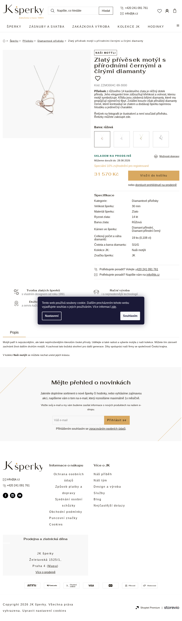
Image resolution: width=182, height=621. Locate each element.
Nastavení (51, 315)
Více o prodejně (45, 572)
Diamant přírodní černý (146, 230)
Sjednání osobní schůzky (68, 502)
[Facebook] (5, 495)
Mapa (52, 566)
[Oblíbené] (159, 10)
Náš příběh (103, 474)
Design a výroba (107, 486)
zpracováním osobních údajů (107, 428)
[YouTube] (19, 495)
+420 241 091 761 (136, 8)
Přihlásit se (117, 420)
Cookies (56, 524)
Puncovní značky (63, 518)
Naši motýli (105, 52)
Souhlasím (130, 315)
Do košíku (153, 176)
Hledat (106, 10)
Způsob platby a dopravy (68, 489)
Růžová (137, 222)
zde (113, 306)
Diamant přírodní (142, 227)
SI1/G (135, 244)
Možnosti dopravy (169, 156)
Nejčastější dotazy (109, 505)
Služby (99, 493)
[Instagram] (12, 495)
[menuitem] (14, 26)
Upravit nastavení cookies (44, 610)
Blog (97, 499)
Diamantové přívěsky (145, 200)
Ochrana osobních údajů (69, 477)
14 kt (135, 216)
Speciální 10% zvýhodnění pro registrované (121, 165)
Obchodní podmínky (65, 511)
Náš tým (100, 480)
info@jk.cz (131, 13)
